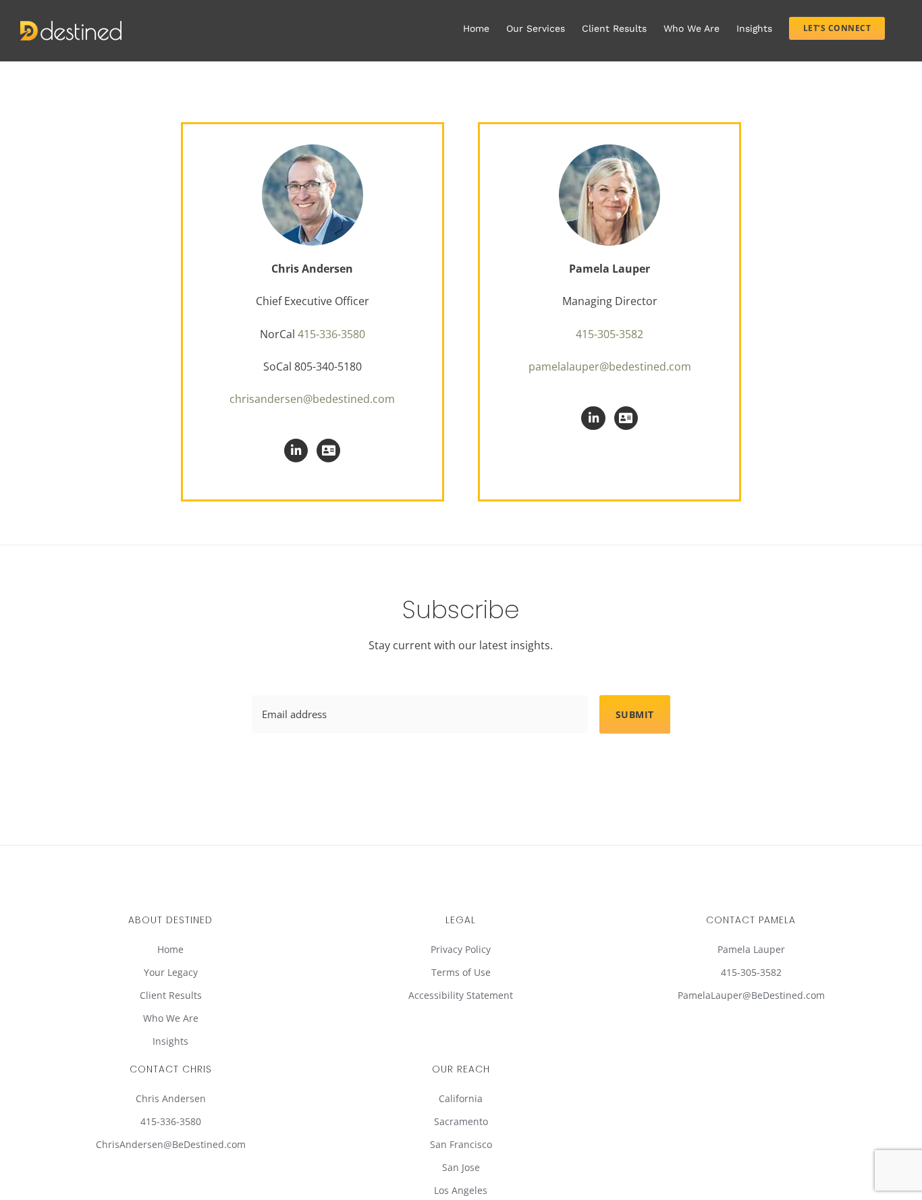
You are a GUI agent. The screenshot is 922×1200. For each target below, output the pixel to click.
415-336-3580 (331, 334)
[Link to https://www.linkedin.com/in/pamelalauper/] (593, 418)
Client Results (171, 995)
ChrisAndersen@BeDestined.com (171, 1144)
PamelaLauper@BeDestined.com (751, 995)
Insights (170, 1041)
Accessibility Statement (460, 995)
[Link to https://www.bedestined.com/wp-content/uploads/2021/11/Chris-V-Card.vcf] (328, 450)
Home (170, 949)
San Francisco (461, 1144)
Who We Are (170, 1018)
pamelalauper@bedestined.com (609, 366)
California (461, 1098)
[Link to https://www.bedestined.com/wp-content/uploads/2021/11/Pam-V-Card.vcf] (626, 418)
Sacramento (461, 1121)
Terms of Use (461, 972)
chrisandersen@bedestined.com (312, 398)
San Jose (461, 1167)
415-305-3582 (609, 334)
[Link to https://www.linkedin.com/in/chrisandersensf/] (296, 450)
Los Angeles (460, 1190)
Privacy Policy (461, 949)
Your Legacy (171, 972)
